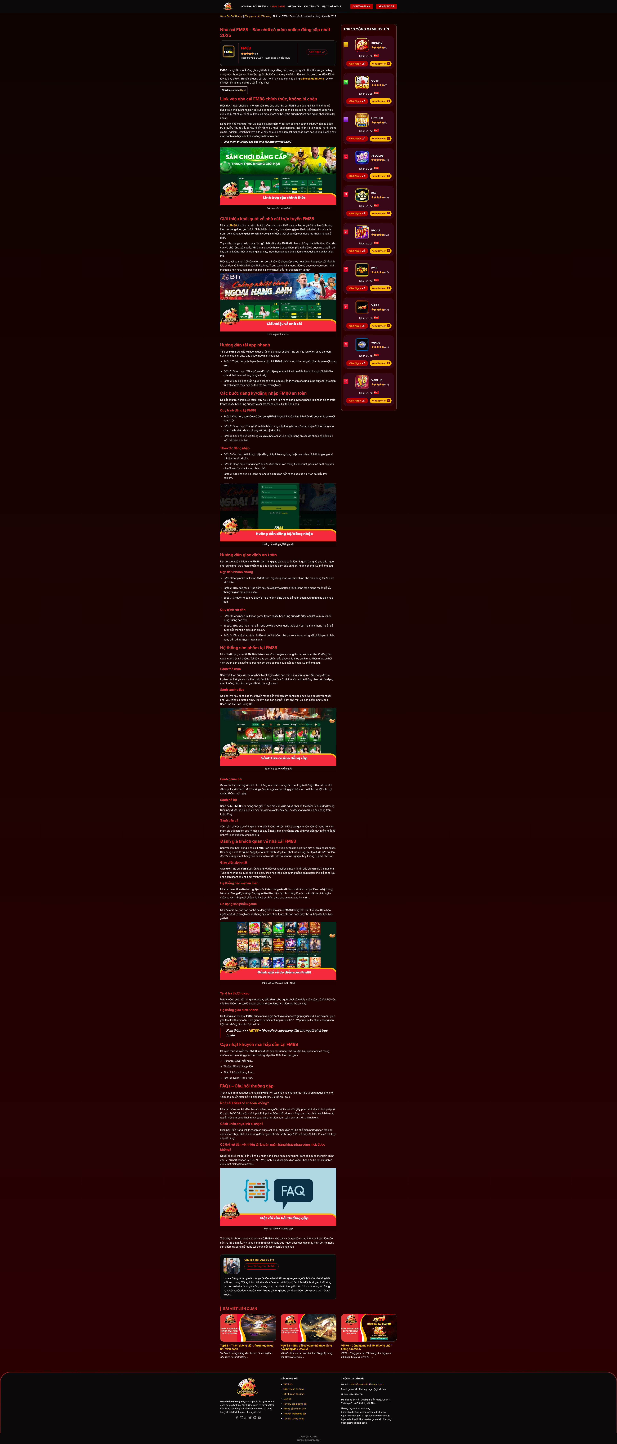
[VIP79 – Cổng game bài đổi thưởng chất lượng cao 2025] (369, 1328)
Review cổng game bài (295, 1403)
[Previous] (225, 1319)
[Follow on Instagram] (241, 1418)
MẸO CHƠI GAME (331, 6)
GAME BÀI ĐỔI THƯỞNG (254, 6)
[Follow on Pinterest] (254, 1418)
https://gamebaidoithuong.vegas (367, 1384)
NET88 (254, 1030)
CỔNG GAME (277, 6)
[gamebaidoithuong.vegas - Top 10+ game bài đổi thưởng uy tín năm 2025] (228, 6)
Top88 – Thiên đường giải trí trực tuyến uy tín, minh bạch (246, 1347)
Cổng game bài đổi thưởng (257, 16)
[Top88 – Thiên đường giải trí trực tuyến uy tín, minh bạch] (248, 1328)
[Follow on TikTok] (245, 1418)
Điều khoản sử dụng (294, 1388)
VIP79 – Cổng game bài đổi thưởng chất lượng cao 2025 (366, 1347)
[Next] (391, 1319)
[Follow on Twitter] (250, 1418)
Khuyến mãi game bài (295, 1413)
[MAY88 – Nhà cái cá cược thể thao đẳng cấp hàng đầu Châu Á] (308, 1328)
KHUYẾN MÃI (311, 6)
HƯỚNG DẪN (294, 6)
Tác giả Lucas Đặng (294, 1418)
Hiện (242, 90)
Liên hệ (287, 1398)
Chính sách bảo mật (294, 1393)
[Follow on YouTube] (259, 1418)
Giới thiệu (288, 1384)
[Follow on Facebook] (236, 1418)
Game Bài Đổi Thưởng (231, 16)
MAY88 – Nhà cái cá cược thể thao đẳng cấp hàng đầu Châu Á (306, 1347)
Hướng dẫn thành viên (295, 1408)
